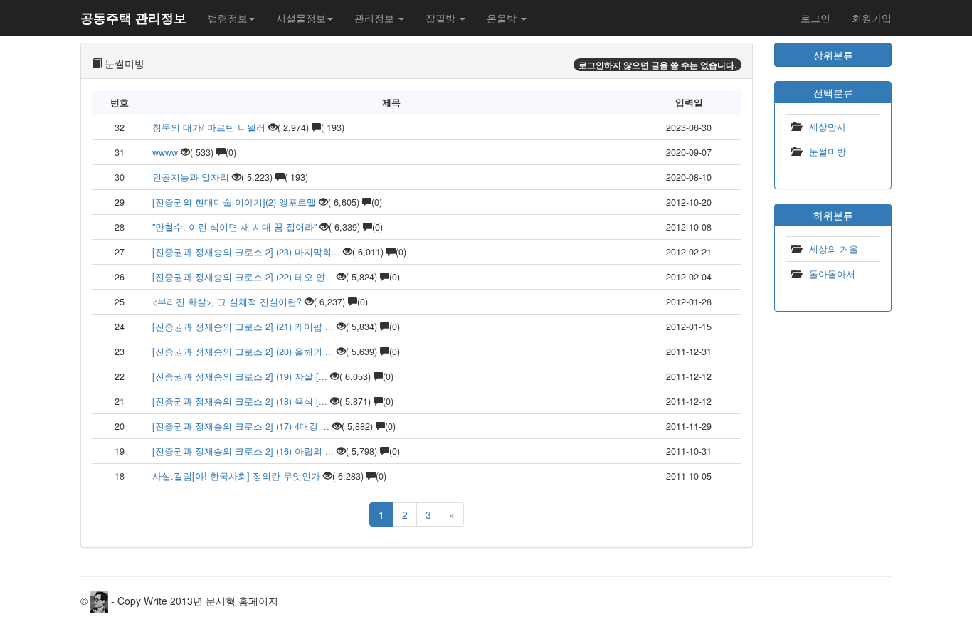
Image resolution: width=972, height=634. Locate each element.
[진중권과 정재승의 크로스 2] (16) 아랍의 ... (243, 451)
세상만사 (827, 126)
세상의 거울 (833, 249)
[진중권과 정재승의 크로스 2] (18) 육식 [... (239, 401)
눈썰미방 (827, 151)
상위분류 (833, 55)
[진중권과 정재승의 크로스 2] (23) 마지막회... (246, 251)
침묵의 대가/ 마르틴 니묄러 (208, 127)
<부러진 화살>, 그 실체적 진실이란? (227, 301)
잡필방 (442, 18)
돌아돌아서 (832, 274)
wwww (165, 152)
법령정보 (228, 18)
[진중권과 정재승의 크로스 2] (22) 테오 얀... (243, 276)
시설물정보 (301, 18)
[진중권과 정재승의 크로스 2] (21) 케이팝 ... (243, 326)
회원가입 (872, 18)
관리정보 (375, 18)
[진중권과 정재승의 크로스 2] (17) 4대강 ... (240, 426)
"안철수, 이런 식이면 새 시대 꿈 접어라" (234, 227)
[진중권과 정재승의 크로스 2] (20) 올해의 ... (243, 351)
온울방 (503, 18)
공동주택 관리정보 (133, 18)
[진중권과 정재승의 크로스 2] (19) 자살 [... (239, 376)
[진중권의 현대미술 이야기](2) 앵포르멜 (234, 202)
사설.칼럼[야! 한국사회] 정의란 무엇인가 (237, 476)
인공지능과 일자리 (190, 177)
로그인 (815, 18)
